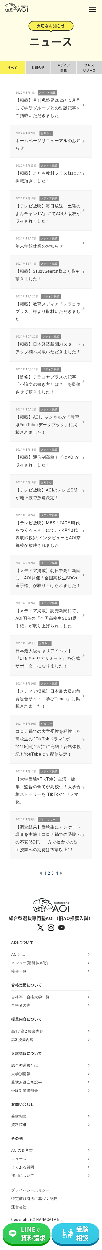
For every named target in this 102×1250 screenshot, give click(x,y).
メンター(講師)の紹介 (30, 963)
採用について (22, 1175)
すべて (12, 67)
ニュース (19, 1159)
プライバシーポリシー (30, 1190)
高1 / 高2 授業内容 (27, 1031)
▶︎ (61, 873)
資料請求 (19, 1125)
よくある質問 (22, 1167)
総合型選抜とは (24, 1065)
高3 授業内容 (22, 1040)
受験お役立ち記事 (26, 1082)
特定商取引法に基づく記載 (34, 1198)
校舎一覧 (19, 971)
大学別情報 (20, 1074)
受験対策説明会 (24, 1090)
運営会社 (19, 1207)
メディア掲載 (63, 68)
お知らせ (37, 67)
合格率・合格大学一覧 (30, 997)
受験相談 (19, 1116)
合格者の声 (20, 1005)
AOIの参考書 (22, 1150)
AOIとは (18, 954)
